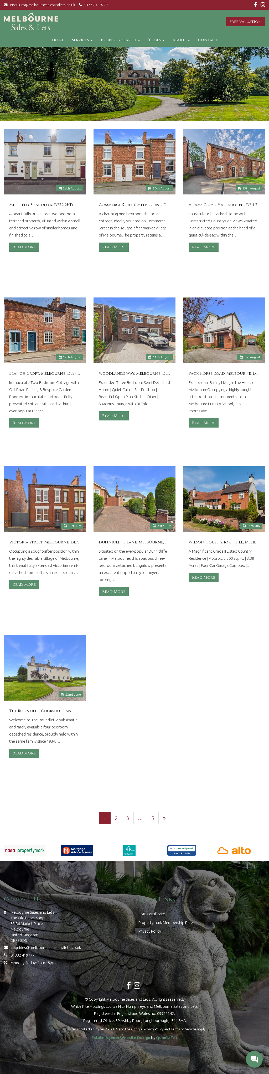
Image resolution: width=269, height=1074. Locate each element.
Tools (155, 40)
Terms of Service (183, 1029)
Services (81, 40)
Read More (24, 247)
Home (58, 40)
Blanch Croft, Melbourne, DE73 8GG (44, 373)
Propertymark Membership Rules (166, 922)
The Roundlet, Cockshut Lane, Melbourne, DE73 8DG (44, 711)
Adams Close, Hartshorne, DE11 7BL (224, 205)
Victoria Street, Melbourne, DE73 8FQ (44, 542)
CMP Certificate (151, 914)
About (180, 40)
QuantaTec (167, 1037)
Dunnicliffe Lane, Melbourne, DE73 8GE (134, 542)
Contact (208, 40)
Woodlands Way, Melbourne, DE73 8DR (134, 373)
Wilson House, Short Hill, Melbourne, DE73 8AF (224, 542)
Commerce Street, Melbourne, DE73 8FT (134, 205)
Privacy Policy (149, 931)
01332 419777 (95, 5)
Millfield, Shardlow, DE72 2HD (41, 205)
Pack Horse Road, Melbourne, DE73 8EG (224, 373)
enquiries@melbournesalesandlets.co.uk (42, 5)
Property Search (119, 40)
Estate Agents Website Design (120, 1037)
